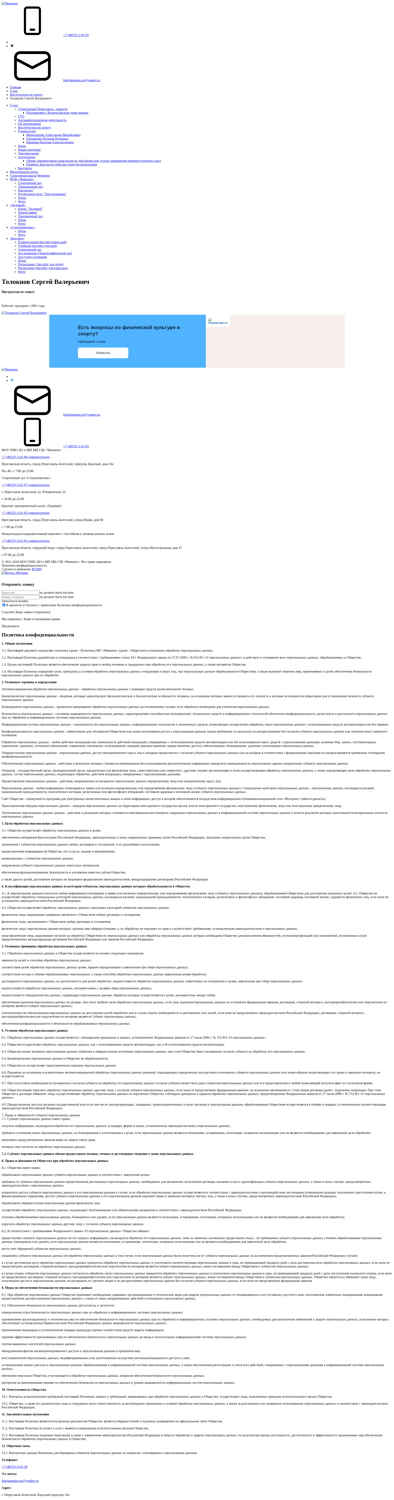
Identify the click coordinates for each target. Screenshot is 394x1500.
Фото (21, 201)
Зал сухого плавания (32, 257)
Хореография (27, 212)
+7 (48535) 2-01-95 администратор (25, 513)
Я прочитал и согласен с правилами (54, 605)
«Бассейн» (17, 238)
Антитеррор (26, 157)
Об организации (29, 124)
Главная (15, 87)
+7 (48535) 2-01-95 (76, 35)
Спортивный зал (29, 183)
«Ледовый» (18, 205)
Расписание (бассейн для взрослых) (43, 268)
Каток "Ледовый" (30, 209)
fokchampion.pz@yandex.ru (81, 80)
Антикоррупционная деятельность (42, 120)
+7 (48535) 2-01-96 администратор (25, 457)
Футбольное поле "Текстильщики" (42, 194)
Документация (28, 153)
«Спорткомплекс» (22, 227)
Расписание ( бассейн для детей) (40, 264)
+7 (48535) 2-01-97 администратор (25, 485)
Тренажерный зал (30, 186)
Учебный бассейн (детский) (37, 246)
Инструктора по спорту (26, 94)
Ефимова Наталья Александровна (50, 142)
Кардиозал (25, 190)
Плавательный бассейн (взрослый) (42, 242)
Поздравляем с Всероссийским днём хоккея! (57, 112)
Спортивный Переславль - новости (43, 109)
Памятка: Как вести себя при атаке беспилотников (61, 164)
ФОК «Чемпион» (22, 179)
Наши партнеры (29, 149)
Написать (103, 353)
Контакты (25, 168)
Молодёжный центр (24, 172)
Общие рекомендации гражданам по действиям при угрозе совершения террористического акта (93, 160)
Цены (22, 146)
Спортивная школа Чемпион (30, 175)
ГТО (21, 116)
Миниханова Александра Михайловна (53, 135)
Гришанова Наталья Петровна (47, 138)
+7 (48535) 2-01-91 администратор (25, 541)
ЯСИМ (36, 569)
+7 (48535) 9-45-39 (14, 1467)
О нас (14, 91)
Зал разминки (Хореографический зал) (45, 253)
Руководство (27, 131)
